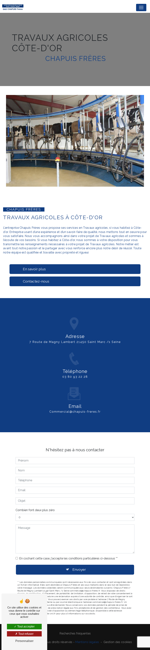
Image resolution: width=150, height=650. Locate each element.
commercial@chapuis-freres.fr (75, 411)
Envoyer (79, 569)
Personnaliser (24, 640)
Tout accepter (25, 626)
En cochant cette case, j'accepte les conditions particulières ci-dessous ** (68, 558)
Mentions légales (87, 642)
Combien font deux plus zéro (35, 510)
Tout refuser (25, 633)
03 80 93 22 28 (75, 376)
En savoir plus (34, 269)
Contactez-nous (36, 281)
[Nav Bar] (141, 7)
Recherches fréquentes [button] (75, 633)
